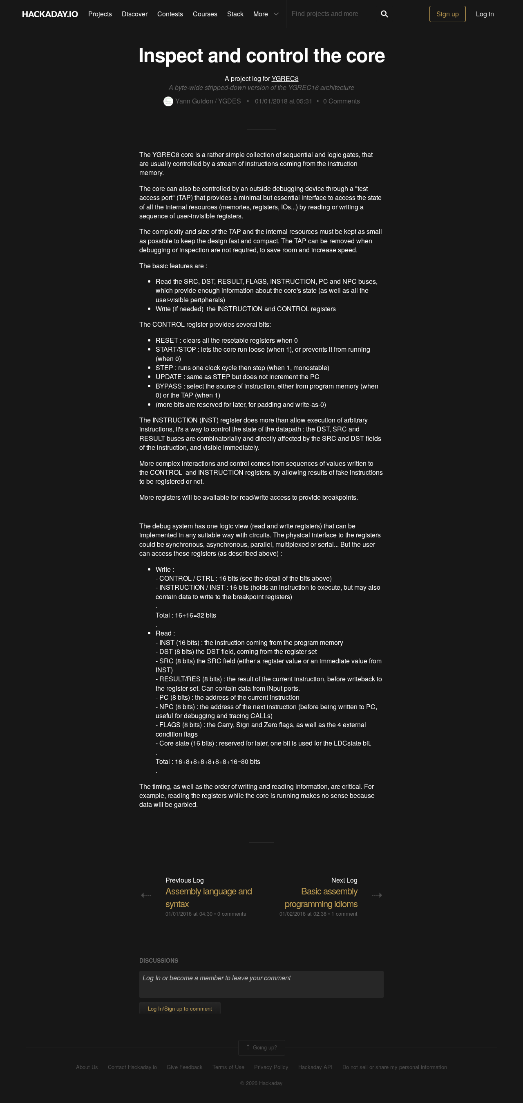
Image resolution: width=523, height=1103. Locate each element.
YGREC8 (285, 78)
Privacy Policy (271, 1067)
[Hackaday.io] (50, 14)
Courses (205, 13)
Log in (485, 13)
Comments (341, 101)
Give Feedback (185, 1067)
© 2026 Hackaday (261, 1083)
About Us (87, 1067)
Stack (235, 13)
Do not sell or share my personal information (394, 1067)
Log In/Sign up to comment (180, 1008)
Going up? (264, 1047)
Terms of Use (228, 1067)
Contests (170, 13)
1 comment (344, 913)
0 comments (231, 913)
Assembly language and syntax (208, 897)
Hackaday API (315, 1067)
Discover (135, 13)
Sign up (447, 13)
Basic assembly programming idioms (321, 897)
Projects (100, 13)
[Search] (384, 14)
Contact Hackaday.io (132, 1067)
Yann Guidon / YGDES (208, 101)
